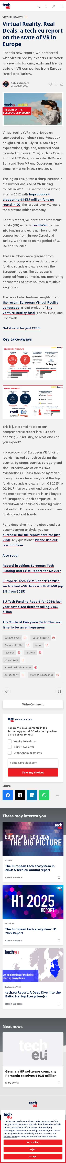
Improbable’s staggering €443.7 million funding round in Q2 (28, 199)
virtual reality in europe (18, 667)
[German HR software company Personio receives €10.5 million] (33, 1049)
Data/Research (40, 637)
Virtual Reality (13, 17)
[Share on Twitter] (21, 795)
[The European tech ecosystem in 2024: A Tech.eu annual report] (33, 839)
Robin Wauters (14, 1003)
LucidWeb (40, 225)
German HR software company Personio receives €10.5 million (31, 1073)
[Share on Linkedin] (33, 795)
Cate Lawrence (13, 877)
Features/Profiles (14, 645)
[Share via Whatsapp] (45, 795)
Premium (9, 923)
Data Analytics (13, 637)
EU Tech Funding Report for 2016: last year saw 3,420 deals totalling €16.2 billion (32, 607)
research (10, 652)
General (9, 860)
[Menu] (61, 6)
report (38, 645)
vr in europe (11, 660)
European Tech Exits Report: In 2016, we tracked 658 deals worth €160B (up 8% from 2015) (33, 586)
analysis (31, 652)
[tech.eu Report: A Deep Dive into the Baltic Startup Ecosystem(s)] (33, 965)
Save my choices (33, 772)
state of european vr (41, 674)
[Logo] (8, 6)
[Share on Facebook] (9, 795)
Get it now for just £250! (21, 328)
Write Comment (33, 704)
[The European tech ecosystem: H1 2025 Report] (33, 902)
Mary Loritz (12, 1082)
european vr (11, 674)
